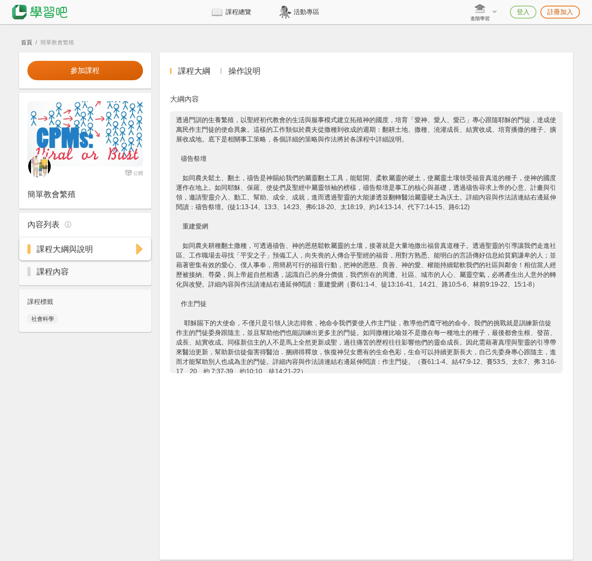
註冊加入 (560, 11)
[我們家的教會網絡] (39, 165)
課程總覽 (238, 11)
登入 (523, 11)
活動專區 (306, 11)
